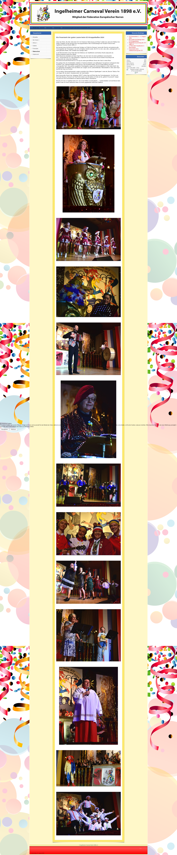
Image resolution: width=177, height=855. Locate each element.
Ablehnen (13, 429)
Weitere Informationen (85, 431)
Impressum (95, 431)
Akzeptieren (4, 429)
